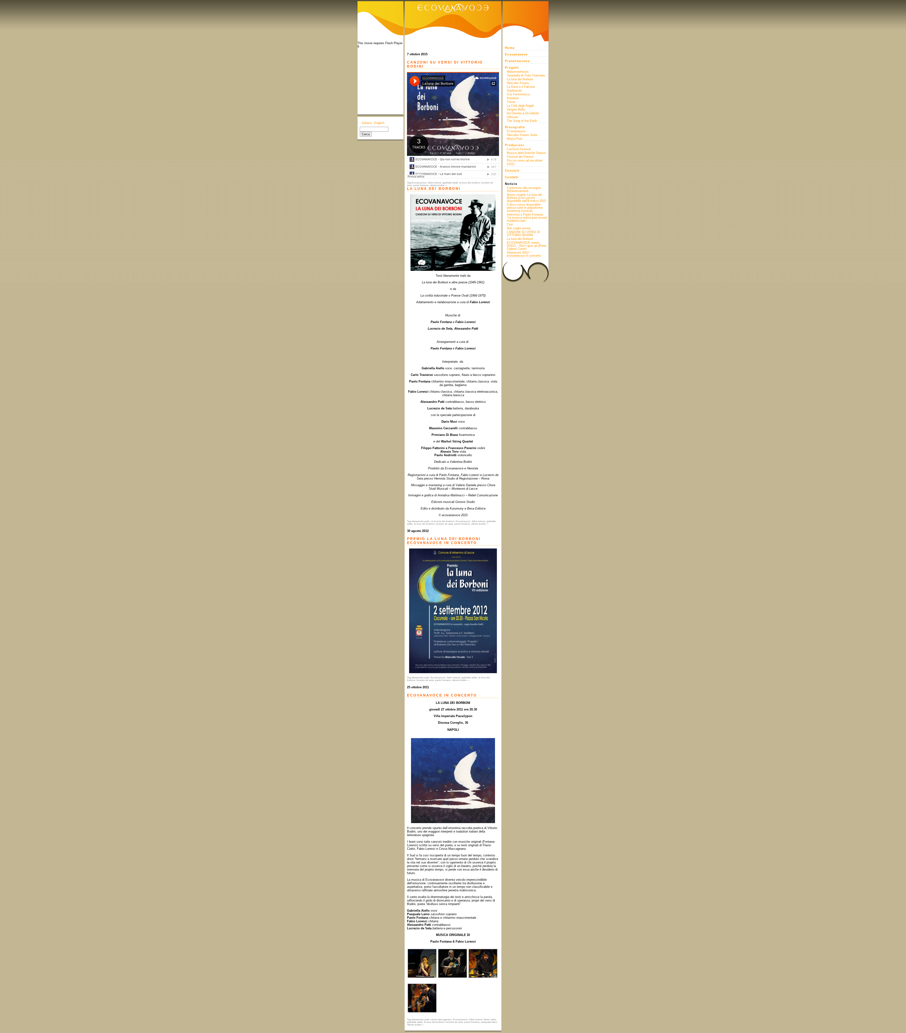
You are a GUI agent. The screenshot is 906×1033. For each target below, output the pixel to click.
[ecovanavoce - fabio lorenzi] (452, 977)
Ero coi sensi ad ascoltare (524, 160)
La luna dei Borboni (520, 79)
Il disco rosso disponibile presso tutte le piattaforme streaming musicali (525, 208)
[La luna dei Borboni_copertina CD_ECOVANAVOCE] (453, 232)
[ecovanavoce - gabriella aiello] (422, 977)
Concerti (512, 170)
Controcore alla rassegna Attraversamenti (524, 189)
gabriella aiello (450, 182)
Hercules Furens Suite (522, 135)
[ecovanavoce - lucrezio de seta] (483, 977)
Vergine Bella (516, 109)
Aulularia (513, 98)
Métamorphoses (518, 71)
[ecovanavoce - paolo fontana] (422, 1011)
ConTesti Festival (519, 149)
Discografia (515, 127)
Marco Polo (514, 138)
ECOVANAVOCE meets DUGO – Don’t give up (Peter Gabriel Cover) (526, 246)
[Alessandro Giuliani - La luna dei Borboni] (453, 780)
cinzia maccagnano (441, 1019)
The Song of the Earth (522, 121)
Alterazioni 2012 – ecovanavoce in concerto (524, 254)
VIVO (510, 164)
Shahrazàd (514, 90)
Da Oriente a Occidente (523, 113)
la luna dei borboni (470, 182)
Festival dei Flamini (520, 156)
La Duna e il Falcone (521, 87)
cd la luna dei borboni (442, 521)
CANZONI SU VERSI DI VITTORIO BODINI (523, 233)
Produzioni (514, 145)
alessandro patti (420, 521)
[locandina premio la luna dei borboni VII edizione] (453, 610)
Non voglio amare (519, 228)
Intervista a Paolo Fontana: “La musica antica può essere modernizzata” (527, 217)
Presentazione (517, 61)
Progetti (512, 67)
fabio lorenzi (434, 182)
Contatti (512, 177)
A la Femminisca (518, 94)
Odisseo (512, 117)
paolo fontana (420, 185)
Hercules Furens (518, 83)
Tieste (511, 102)
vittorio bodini (437, 185)
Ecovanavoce (419, 182)
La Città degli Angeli (520, 105)
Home (510, 48)
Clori (510, 224)
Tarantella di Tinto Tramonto (526, 75)
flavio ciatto (490, 1019)
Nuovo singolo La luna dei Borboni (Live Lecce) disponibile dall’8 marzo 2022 (526, 198)
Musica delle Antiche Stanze (526, 153)
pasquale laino (489, 1022)
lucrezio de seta (444, 524)
